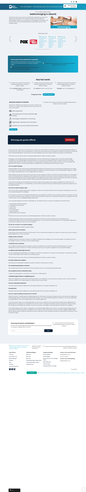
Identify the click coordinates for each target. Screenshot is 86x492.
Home (36, 11)
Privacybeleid (74, 369)
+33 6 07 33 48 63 (64, 356)
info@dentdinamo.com (65, 354)
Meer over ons (13, 129)
